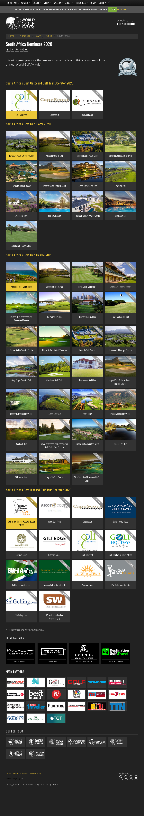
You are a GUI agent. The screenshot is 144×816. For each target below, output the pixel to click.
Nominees (25, 35)
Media (47, 2)
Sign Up (102, 2)
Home (9, 2)
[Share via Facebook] (8, 49)
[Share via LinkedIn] (17, 49)
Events (36, 2)
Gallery (57, 2)
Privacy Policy (123, 9)
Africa (49, 35)
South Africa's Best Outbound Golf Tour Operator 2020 (39, 82)
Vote (16, 2)
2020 (38, 35)
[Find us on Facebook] (118, 23)
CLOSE (112, 9)
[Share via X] (12, 49)
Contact (24, 773)
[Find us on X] (123, 23)
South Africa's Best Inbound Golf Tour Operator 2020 (38, 489)
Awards (25, 2)
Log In (93, 2)
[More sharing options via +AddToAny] (26, 49)
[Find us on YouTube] (132, 23)
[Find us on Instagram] (127, 23)
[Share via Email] (21, 49)
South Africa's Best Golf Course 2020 (29, 254)
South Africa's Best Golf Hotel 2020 (28, 123)
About (68, 2)
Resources (81, 2)
